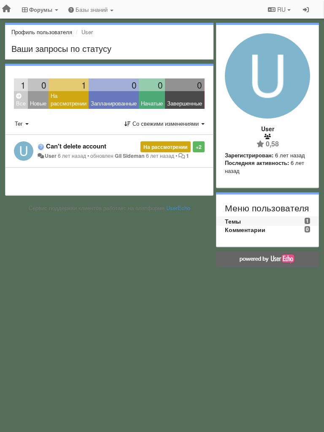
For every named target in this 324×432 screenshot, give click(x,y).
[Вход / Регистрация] (305, 9)
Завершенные (184, 103)
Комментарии (245, 229)
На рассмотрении (68, 100)
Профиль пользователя (41, 32)
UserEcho (178, 208)
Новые (38, 103)
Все (21, 103)
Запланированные (114, 103)
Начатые (152, 103)
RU (281, 9)
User (51, 155)
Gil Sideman (130, 155)
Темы (233, 221)
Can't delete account (76, 146)
